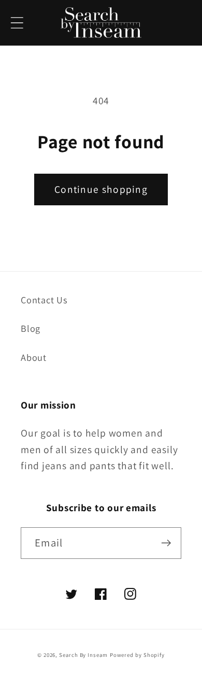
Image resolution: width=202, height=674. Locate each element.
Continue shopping (101, 189)
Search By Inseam (83, 654)
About (34, 357)
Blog (30, 328)
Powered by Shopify (137, 654)
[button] (17, 22)
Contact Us (44, 299)
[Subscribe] (166, 543)
